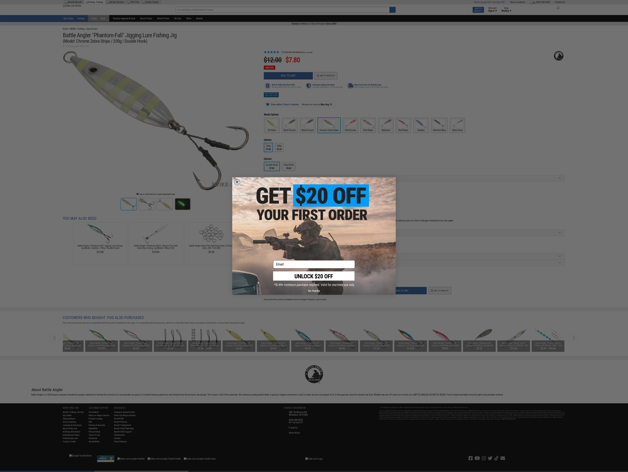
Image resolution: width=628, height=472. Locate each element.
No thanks (314, 290)
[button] (314, 279)
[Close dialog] (237, 182)
